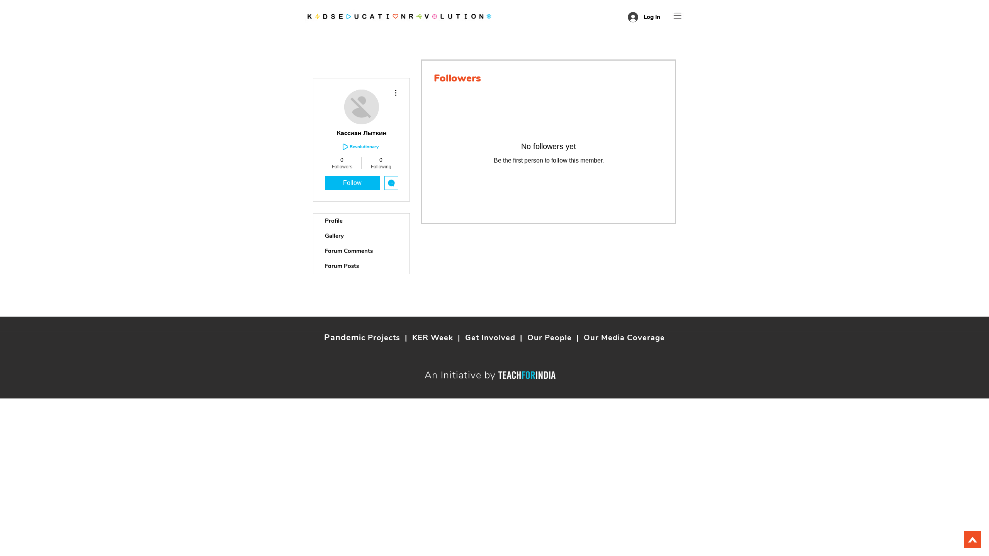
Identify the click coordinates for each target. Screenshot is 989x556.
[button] (677, 16)
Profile (334, 221)
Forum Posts (342, 266)
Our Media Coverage (624, 337)
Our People (549, 337)
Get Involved (490, 337)
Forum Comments (349, 251)
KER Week (432, 337)
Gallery (334, 236)
